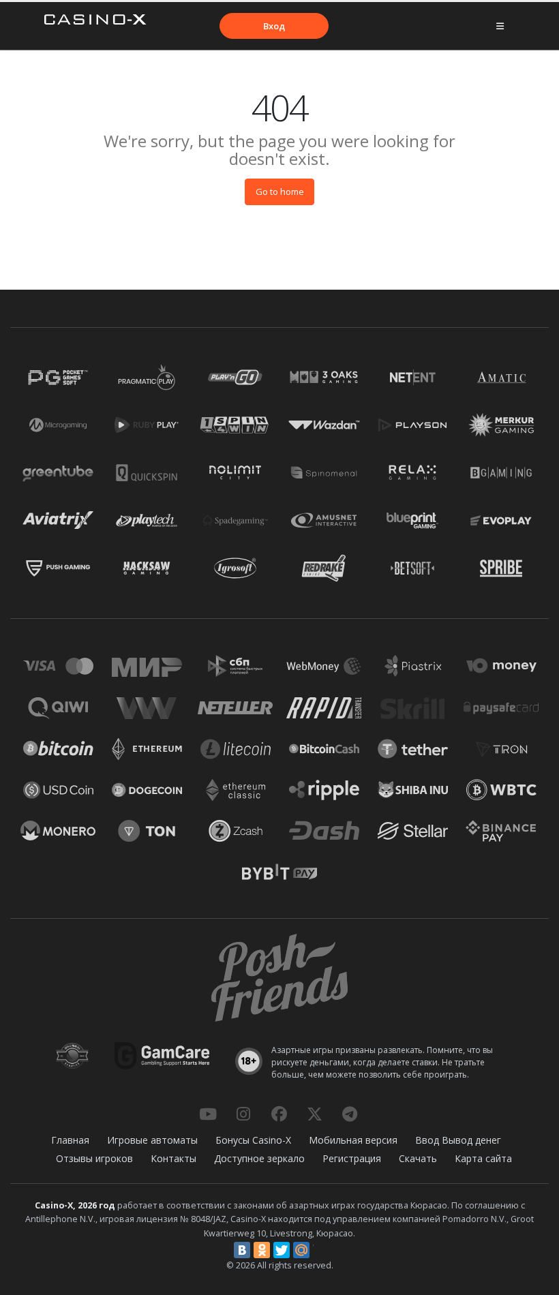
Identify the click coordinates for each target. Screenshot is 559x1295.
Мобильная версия (353, 1139)
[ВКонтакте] (242, 1250)
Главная (70, 1139)
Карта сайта (483, 1158)
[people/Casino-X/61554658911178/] (279, 1114)
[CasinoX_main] (314, 1114)
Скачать (418, 1158)
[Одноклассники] (262, 1250)
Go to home (280, 191)
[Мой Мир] (301, 1250)
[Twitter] (281, 1250)
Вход (274, 26)
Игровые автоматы (152, 1139)
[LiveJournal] (321, 1250)
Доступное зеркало (259, 1158)
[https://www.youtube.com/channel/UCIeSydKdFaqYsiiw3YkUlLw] (208, 1114)
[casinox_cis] (243, 1114)
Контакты (173, 1158)
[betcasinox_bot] (350, 1114)
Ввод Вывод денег (458, 1139)
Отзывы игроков (94, 1158)
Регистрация (351, 1158)
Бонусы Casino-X (253, 1139)
